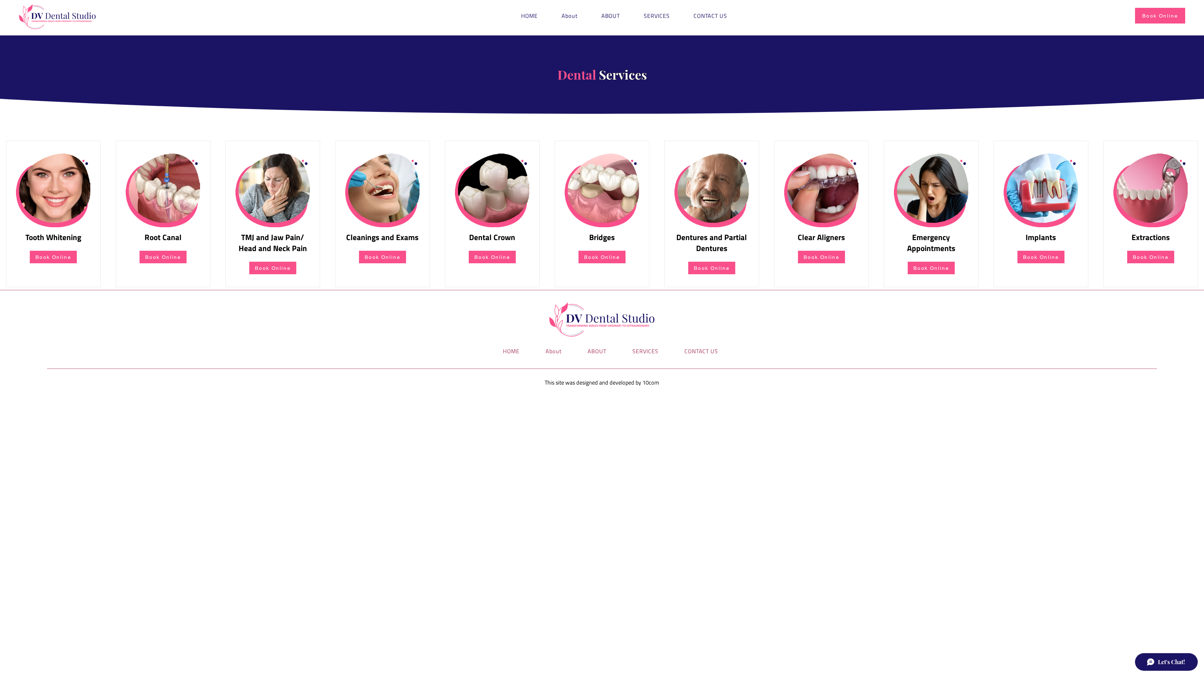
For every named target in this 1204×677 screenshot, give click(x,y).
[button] (656, 15)
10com (650, 382)
